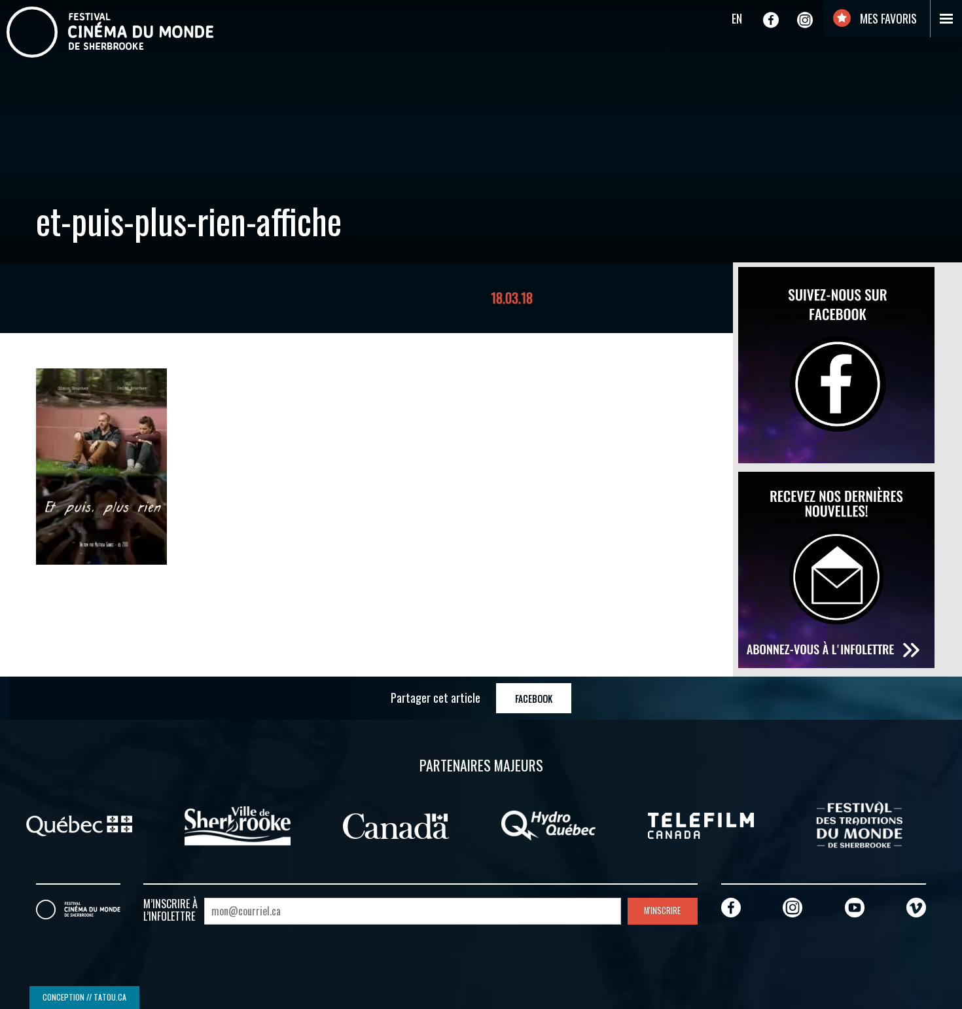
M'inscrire (662, 910)
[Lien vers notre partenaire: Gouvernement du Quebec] (79, 824)
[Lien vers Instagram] (805, 19)
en (737, 18)
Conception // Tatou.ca (84, 996)
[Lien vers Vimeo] (916, 907)
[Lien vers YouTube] (854, 907)
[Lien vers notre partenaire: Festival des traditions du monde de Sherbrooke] (859, 824)
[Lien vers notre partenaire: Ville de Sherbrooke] (237, 824)
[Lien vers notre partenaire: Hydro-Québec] (548, 824)
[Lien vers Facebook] (771, 19)
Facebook (533, 698)
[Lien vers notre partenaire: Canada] (396, 824)
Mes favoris (887, 18)
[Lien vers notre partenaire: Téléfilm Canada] (701, 824)
